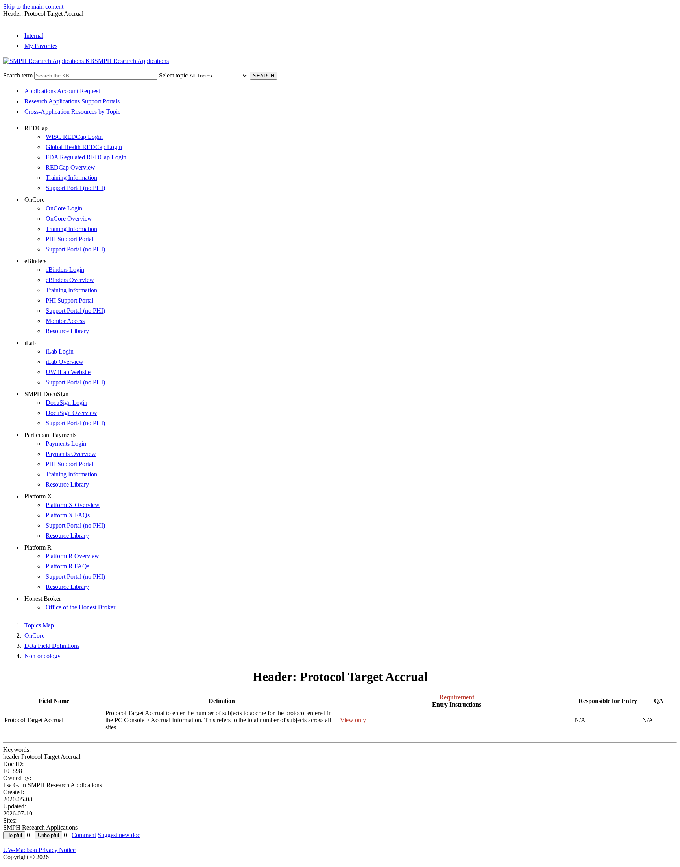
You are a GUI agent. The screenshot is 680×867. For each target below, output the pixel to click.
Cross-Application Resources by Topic (72, 111)
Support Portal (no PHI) (75, 187)
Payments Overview (71, 453)
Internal (33, 35)
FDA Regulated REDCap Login (86, 157)
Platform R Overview (72, 556)
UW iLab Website (68, 372)
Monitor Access (65, 320)
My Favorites (40, 45)
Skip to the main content (33, 6)
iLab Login (60, 351)
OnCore (34, 635)
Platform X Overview (73, 505)
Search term (18, 75)
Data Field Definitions (51, 645)
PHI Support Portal (69, 239)
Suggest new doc (119, 835)
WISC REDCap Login (74, 136)
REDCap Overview (70, 167)
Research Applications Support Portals (72, 101)
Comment (84, 835)
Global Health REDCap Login (84, 147)
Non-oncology (42, 656)
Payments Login (66, 443)
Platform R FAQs (67, 566)
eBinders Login (65, 269)
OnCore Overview (69, 218)
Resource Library (67, 331)
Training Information (71, 177)
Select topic (173, 75)
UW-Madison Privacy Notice (39, 850)
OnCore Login (64, 208)
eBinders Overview (70, 280)
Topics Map (39, 625)
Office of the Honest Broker (80, 607)
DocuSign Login (66, 402)
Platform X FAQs (68, 515)
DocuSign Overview (71, 413)
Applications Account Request (62, 91)
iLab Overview (64, 361)
